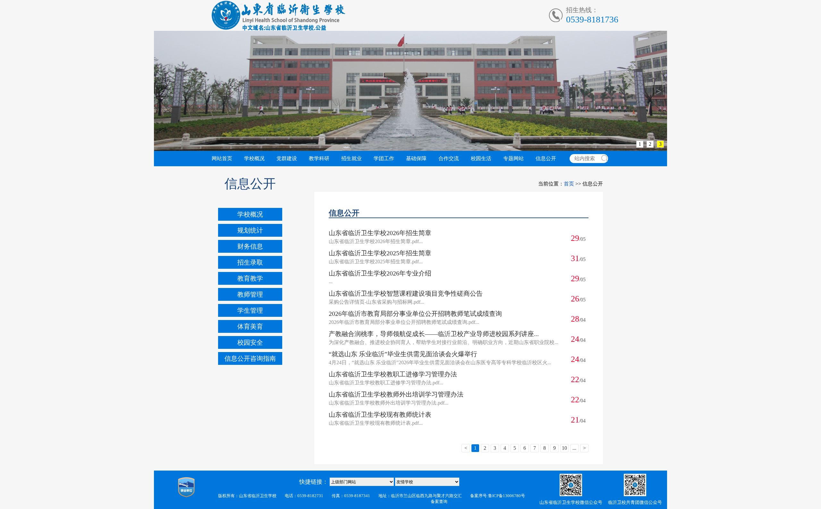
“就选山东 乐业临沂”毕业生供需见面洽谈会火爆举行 (403, 353)
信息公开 (546, 158)
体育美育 (250, 326)
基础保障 (416, 158)
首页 (569, 183)
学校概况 (254, 158)
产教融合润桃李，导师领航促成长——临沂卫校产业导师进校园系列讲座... (434, 333)
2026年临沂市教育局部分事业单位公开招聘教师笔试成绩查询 (415, 313)
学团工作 (384, 158)
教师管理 (250, 294)
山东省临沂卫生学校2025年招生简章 (380, 253)
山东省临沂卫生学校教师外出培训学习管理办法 (396, 394)
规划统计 (250, 230)
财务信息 (250, 246)
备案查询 (439, 501)
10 (564, 448)
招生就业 (351, 158)
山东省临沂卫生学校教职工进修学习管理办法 (393, 374)
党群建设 (286, 158)
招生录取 (250, 262)
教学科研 (319, 158)
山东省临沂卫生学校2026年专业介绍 (380, 273)
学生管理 (250, 310)
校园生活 (481, 158)
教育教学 (250, 278)
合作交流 (448, 158)
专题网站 (513, 158)
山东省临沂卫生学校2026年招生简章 (380, 232)
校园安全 (250, 342)
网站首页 (222, 158)
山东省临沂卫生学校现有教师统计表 (380, 414)
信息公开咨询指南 (250, 358)
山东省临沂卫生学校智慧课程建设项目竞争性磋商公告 (406, 293)
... (574, 448)
